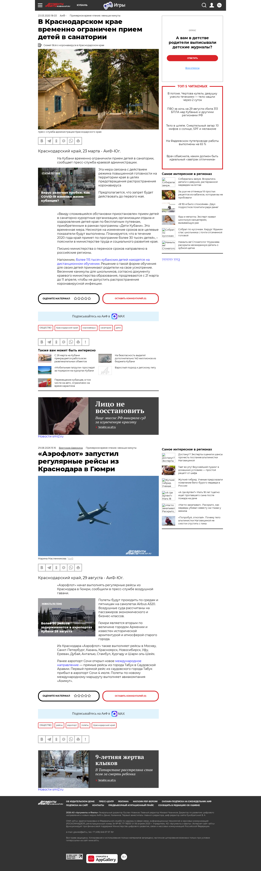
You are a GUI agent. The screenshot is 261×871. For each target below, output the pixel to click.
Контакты (98, 805)
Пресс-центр (106, 801)
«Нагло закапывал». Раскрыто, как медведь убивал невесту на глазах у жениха (199, 507)
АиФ (70, 558)
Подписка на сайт (77, 805)
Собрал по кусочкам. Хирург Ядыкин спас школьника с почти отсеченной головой (200, 232)
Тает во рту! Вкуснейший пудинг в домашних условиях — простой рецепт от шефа (198, 470)
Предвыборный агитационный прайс (131, 805)
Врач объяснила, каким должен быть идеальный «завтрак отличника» (192, 158)
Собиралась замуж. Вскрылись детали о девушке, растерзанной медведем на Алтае (198, 181)
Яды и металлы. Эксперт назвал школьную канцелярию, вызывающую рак (197, 219)
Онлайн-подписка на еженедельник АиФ (187, 801)
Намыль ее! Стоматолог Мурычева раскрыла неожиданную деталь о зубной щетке (198, 244)
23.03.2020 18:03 (47, 15)
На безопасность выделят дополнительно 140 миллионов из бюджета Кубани (135, 358)
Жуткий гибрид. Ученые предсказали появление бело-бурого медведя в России (200, 482)
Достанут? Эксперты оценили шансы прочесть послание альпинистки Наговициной (200, 457)
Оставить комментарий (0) (130, 298)
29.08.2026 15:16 (47, 447)
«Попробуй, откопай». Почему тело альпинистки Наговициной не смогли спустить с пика (199, 520)
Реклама (123, 801)
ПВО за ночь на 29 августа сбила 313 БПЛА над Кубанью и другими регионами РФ (192, 112)
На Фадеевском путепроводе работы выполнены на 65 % (192, 142)
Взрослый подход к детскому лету (135, 367)
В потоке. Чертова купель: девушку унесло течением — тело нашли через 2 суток (192, 97)
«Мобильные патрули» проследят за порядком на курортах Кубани (74, 369)
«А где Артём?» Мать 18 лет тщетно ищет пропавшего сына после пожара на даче (199, 495)
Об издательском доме (80, 801)
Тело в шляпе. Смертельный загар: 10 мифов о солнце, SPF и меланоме (192, 127)
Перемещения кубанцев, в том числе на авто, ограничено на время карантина (72, 382)
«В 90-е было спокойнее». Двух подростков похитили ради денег (198, 206)
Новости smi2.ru (50, 436)
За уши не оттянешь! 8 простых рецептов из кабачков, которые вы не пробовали (200, 194)
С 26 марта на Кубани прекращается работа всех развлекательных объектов (70, 358)
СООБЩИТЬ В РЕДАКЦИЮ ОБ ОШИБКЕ (179, 805)
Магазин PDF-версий (145, 801)
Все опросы (192, 68)
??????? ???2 (171, 260)
